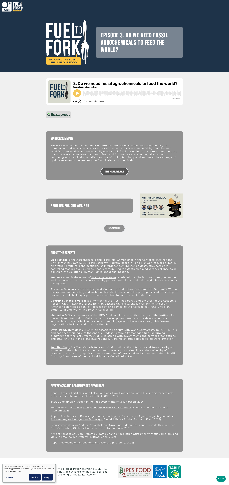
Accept (47, 477)
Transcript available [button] (114, 171)
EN (219, 478)
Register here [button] (114, 228)
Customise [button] (9, 477)
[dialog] (29, 473)
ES (223, 478)
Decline (34, 477)
